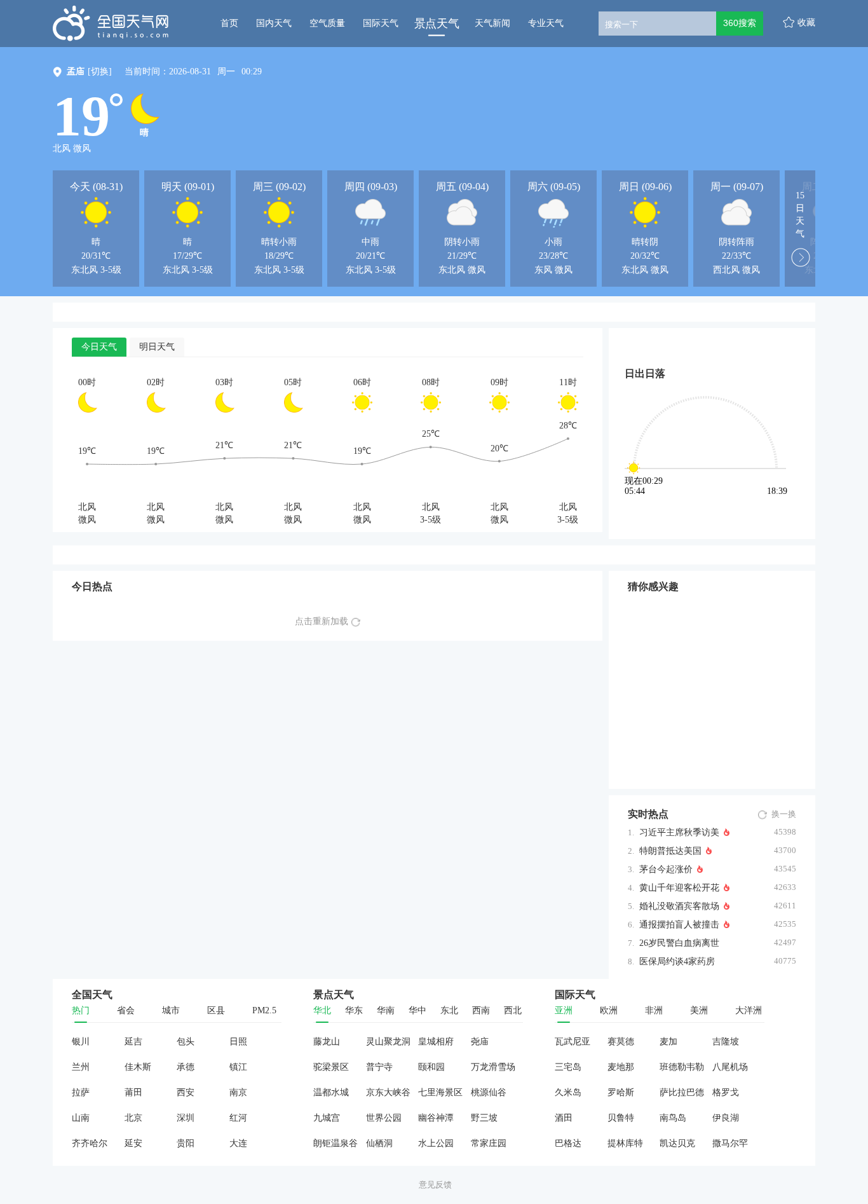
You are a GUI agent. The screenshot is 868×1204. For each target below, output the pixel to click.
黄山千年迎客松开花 (679, 888)
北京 (133, 1118)
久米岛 (568, 1092)
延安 (133, 1143)
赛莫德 (620, 1041)
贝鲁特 (620, 1118)
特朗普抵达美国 (670, 851)
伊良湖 (725, 1118)
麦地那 (620, 1067)
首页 (229, 23)
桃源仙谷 (488, 1092)
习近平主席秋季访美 (679, 832)
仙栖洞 (379, 1143)
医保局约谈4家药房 (677, 961)
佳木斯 (138, 1067)
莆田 (133, 1092)
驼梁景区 (331, 1067)
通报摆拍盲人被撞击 (679, 924)
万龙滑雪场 (493, 1067)
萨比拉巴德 (682, 1092)
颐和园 (431, 1067)
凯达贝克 (677, 1143)
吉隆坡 (725, 1041)
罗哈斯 (620, 1092)
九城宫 (326, 1118)
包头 (185, 1041)
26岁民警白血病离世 (679, 943)
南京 (238, 1092)
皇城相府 (436, 1041)
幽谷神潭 (436, 1118)
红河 (238, 1118)
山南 (81, 1118)
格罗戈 (725, 1092)
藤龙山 (326, 1041)
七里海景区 (440, 1092)
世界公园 (384, 1118)
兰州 (81, 1067)
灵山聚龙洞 (388, 1041)
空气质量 (327, 23)
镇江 (238, 1067)
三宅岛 (568, 1067)
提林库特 (625, 1143)
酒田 (564, 1118)
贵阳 (185, 1143)
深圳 (185, 1118)
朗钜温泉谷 (335, 1143)
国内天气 (274, 23)
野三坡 (484, 1118)
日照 (238, 1041)
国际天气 (380, 23)
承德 (185, 1067)
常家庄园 (488, 1143)
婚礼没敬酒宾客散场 (679, 906)
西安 (185, 1092)
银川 (81, 1041)
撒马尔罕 (730, 1143)
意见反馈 (435, 1184)
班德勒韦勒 (682, 1067)
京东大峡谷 (388, 1092)
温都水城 (331, 1092)
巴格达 (568, 1143)
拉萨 (81, 1092)
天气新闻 (492, 23)
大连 (238, 1143)
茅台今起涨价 (666, 869)
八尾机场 (730, 1067)
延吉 (133, 1041)
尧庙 (480, 1041)
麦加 (668, 1041)
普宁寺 (379, 1067)
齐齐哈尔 (89, 1143)
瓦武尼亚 (572, 1041)
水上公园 (436, 1143)
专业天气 (546, 23)
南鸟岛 (673, 1118)
